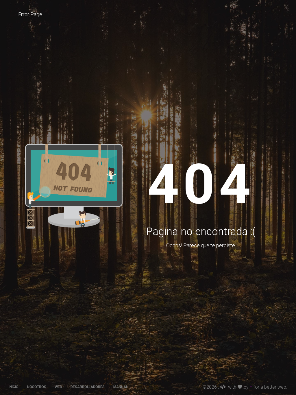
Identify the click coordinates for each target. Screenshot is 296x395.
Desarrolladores (88, 387)
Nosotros (36, 387)
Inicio (13, 387)
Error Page (30, 14)
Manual (120, 387)
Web (58, 387)
